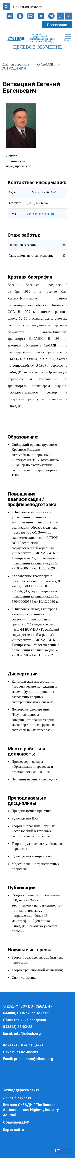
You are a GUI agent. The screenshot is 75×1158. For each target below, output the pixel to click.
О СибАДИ (46, 64)
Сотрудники (14, 68)
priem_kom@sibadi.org (33, 1059)
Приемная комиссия (20, 1052)
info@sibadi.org (27, 1033)
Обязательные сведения (24, 1020)
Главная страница (16, 64)
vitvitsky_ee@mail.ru (40, 213)
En (61, 16)
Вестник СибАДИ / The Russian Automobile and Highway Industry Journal (31, 1110)
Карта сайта (13, 1130)
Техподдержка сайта (21, 1090)
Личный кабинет (17, 1097)
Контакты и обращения (23, 1045)
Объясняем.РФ (16, 1122)
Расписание (57, 25)
